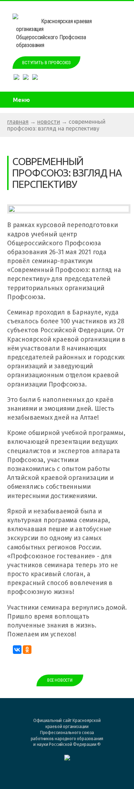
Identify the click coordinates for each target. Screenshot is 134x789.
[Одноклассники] (27, 649)
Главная (18, 121)
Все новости (60, 680)
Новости (48, 121)
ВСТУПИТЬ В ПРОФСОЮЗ (46, 62)
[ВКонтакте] (17, 649)
